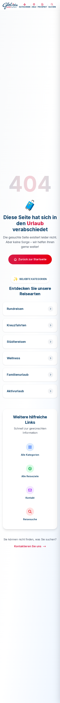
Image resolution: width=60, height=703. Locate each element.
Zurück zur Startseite (32, 259)
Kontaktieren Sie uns (27, 546)
